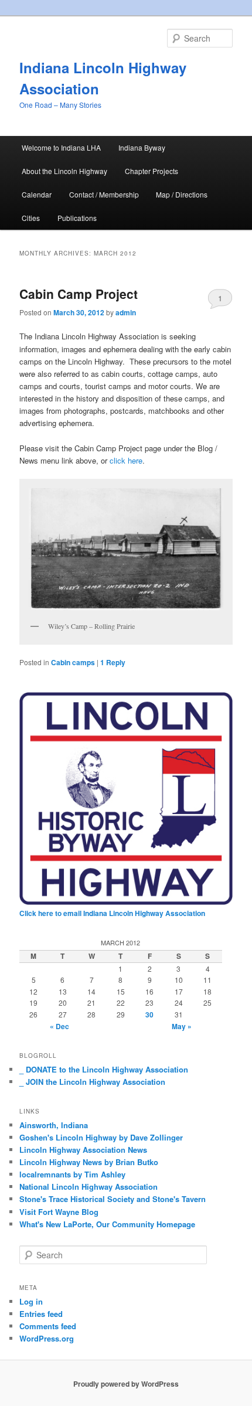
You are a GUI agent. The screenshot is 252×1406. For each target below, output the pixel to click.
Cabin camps (73, 662)
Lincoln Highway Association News (83, 1149)
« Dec (59, 1026)
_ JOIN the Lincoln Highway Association (92, 1081)
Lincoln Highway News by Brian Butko (88, 1161)
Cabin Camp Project (78, 293)
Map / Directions (181, 194)
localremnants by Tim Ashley (72, 1174)
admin (125, 312)
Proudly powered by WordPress (126, 1383)
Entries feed (41, 1313)
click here (124, 460)
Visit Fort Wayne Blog (58, 1211)
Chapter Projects (151, 171)
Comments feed (47, 1326)
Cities (31, 218)
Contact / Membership (104, 194)
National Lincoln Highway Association (88, 1186)
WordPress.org (46, 1338)
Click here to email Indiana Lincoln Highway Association (112, 913)
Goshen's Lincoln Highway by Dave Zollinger (101, 1137)
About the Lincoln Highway (64, 171)
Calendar (37, 194)
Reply (112, 662)
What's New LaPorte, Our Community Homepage (107, 1224)
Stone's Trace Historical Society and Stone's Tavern (112, 1198)
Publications (77, 218)
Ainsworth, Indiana (53, 1125)
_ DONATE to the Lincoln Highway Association (103, 1069)
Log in (31, 1301)
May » (182, 1026)
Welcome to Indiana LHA (61, 147)
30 (149, 1014)
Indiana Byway (141, 147)
